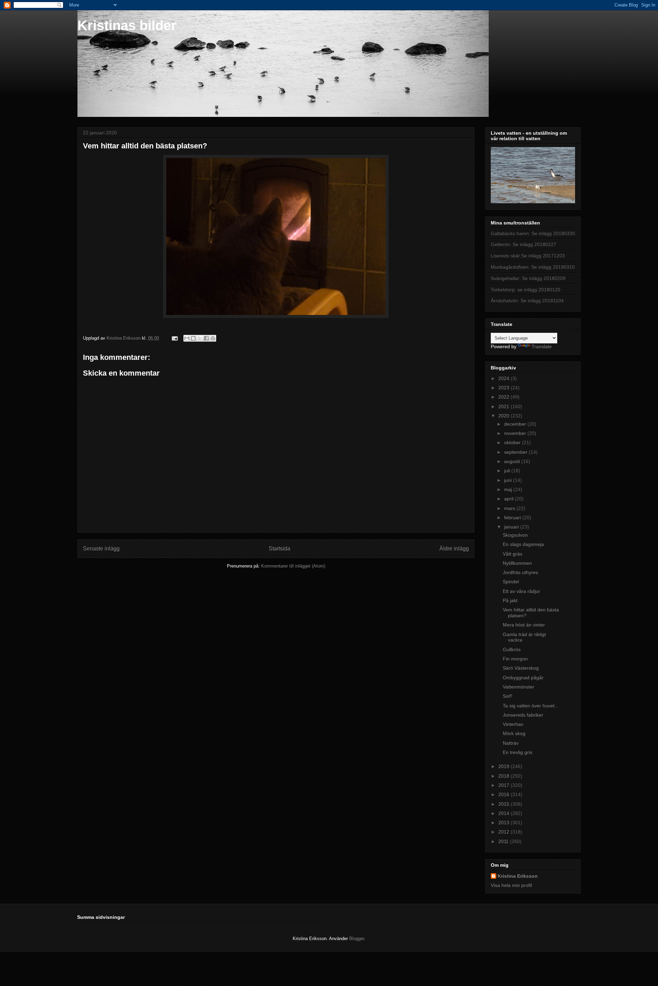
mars (510, 508)
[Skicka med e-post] (186, 338)
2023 (504, 387)
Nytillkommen (517, 563)
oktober (513, 442)
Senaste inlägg (101, 548)
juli (507, 470)
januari (512, 526)
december (515, 424)
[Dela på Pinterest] (212, 338)
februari (513, 517)
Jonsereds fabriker (523, 715)
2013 (504, 822)
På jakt (510, 600)
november (515, 433)
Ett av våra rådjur (521, 591)
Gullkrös (512, 649)
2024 (504, 378)
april (509, 498)
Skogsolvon (515, 535)
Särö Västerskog (521, 668)
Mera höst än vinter (524, 625)
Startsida (279, 548)
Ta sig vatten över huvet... (531, 705)
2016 (504, 794)
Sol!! (507, 696)
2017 (504, 785)
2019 (504, 766)
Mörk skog (514, 733)
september (516, 452)
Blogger (356, 938)
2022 (504, 397)
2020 (504, 415)
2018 (504, 776)
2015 (504, 804)
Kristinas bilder (126, 25)
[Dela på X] (199, 338)
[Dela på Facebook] (206, 338)
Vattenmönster (518, 687)
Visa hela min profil (511, 885)
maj (508, 489)
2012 (504, 832)
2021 (504, 406)
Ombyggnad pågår (523, 677)
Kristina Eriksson (518, 876)
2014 (504, 813)
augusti (512, 461)
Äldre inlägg (454, 548)
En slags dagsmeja (523, 544)
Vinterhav (513, 724)
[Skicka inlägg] (174, 338)
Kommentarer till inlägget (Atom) (293, 566)
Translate (542, 346)
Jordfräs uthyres (520, 572)
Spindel (511, 581)
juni (508, 480)
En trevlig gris (517, 752)
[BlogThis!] (193, 338)
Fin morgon (515, 658)
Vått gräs (512, 554)
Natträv (511, 743)
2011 (504, 841)
